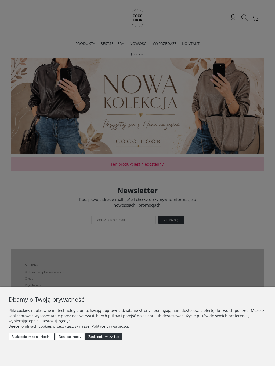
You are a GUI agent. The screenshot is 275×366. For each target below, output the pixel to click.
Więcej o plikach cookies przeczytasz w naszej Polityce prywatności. (69, 326)
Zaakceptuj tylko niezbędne (32, 337)
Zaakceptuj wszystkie (103, 337)
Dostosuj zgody (70, 337)
